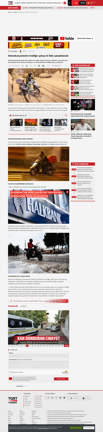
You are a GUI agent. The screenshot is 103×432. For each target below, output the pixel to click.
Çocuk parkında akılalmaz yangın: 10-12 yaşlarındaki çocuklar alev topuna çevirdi (85, 169)
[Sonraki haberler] (66, 115)
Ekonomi (10, 422)
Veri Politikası (38, 403)
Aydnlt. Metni (38, 405)
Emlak (9, 423)
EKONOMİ (29, 3)
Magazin (21, 418)
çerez (35, 427)
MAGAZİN (49, 3)
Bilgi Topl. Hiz (38, 401)
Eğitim (9, 420)
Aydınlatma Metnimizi (43, 428)
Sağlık (33, 414)
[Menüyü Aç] (62, 3)
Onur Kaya (31, 51)
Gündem (15, 12)
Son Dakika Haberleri (36, 418)
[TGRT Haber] (10, 3)
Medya (21, 422)
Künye (25, 397)
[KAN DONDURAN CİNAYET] (38, 327)
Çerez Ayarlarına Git (89, 427)
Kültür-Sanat (22, 412)
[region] (51, 428)
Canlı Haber (10, 414)
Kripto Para (22, 414)
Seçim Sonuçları (35, 416)
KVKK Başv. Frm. (39, 407)
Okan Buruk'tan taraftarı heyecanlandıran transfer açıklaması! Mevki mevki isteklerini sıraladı (84, 190)
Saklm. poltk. (27, 405)
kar (62, 108)
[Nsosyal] (39, 66)
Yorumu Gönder (61, 378)
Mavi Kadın (22, 420)
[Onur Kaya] (20, 51)
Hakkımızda (26, 396)
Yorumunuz (20, 359)
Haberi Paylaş (15, 65)
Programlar (34, 411)
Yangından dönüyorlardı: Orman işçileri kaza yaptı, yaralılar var (60, 418)
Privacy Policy (39, 399)
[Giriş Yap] (64, 3)
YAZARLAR (17, 3)
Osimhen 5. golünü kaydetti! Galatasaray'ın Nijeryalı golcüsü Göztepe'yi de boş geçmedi (65, 423)
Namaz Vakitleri (23, 423)
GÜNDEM (23, 3)
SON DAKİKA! (14, 8)
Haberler (10, 12)
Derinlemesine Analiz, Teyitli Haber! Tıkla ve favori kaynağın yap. (36, 301)
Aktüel (9, 411)
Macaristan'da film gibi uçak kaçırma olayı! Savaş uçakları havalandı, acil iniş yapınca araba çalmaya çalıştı (76, 8)
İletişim (26, 399)
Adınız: (11, 353)
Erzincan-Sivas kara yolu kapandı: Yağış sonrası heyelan (84, 183)
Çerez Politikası (27, 403)
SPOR (44, 3)
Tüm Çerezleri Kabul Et (75, 427)
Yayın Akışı (34, 423)
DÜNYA (34, 3)
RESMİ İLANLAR (56, 3)
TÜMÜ (92, 8)
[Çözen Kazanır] (38, 45)
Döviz (9, 416)
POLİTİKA (39, 3)
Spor (33, 420)
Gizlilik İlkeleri (39, 397)
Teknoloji (34, 422)
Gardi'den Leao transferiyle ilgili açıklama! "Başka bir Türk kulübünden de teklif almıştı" (85, 197)
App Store (87, 398)
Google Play (76, 398)
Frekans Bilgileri (27, 401)
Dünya (9, 418)
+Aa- (48, 65)
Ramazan (34, 412)
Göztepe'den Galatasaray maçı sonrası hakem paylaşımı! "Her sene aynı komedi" (42, 8)
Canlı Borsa (10, 412)
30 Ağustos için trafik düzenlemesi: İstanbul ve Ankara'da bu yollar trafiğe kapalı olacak (85, 176)
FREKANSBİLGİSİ (82, 3)
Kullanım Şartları (39, 396)
